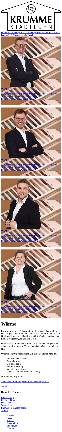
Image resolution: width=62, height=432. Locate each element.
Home (4, 32)
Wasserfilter (54, 32)
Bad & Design (14, 32)
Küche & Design (29, 32)
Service (31, 35)
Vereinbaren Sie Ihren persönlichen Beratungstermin (25, 381)
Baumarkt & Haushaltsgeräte (14, 35)
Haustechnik (43, 32)
